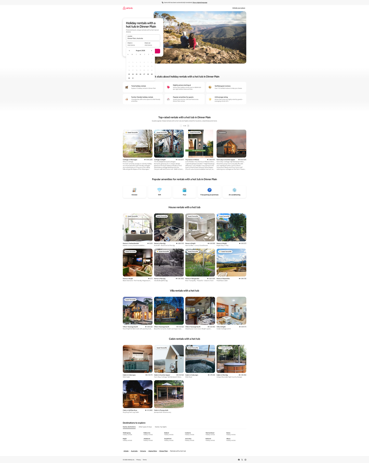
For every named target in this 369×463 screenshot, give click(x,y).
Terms (145, 460)
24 (133, 74)
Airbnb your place (238, 8)
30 (129, 78)
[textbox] (135, 45)
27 (144, 74)
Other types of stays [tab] (145, 427)
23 (129, 74)
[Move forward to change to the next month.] (151, 50)
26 (140, 74)
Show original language (200, 2)
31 (133, 78)
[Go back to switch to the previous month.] (129, 50)
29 (152, 74)
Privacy (138, 460)
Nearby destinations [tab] (129, 427)
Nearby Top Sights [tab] (161, 427)
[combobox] (143, 38)
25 (136, 74)
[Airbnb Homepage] (128, 8)
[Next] (188, 125)
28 (148, 74)
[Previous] (181, 125)
